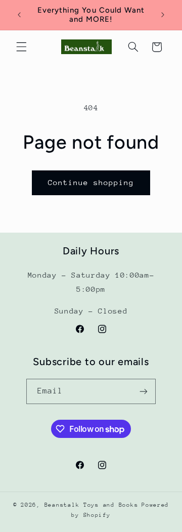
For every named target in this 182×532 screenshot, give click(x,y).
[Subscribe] (143, 391)
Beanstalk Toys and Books (91, 505)
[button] (21, 47)
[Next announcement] (163, 15)
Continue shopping (91, 182)
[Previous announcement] (19, 15)
